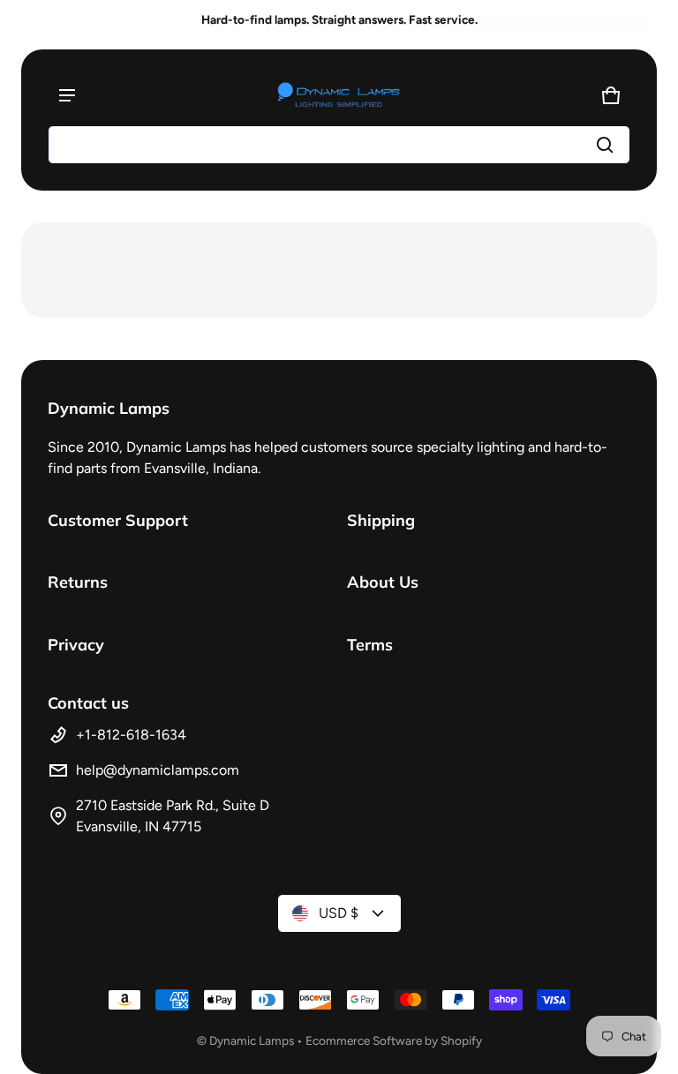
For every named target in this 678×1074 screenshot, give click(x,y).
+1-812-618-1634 (131, 734)
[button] (339, 144)
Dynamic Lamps (251, 1040)
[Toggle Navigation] (67, 95)
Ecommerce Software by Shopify (393, 1040)
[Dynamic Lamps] (339, 95)
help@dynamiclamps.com (157, 770)
